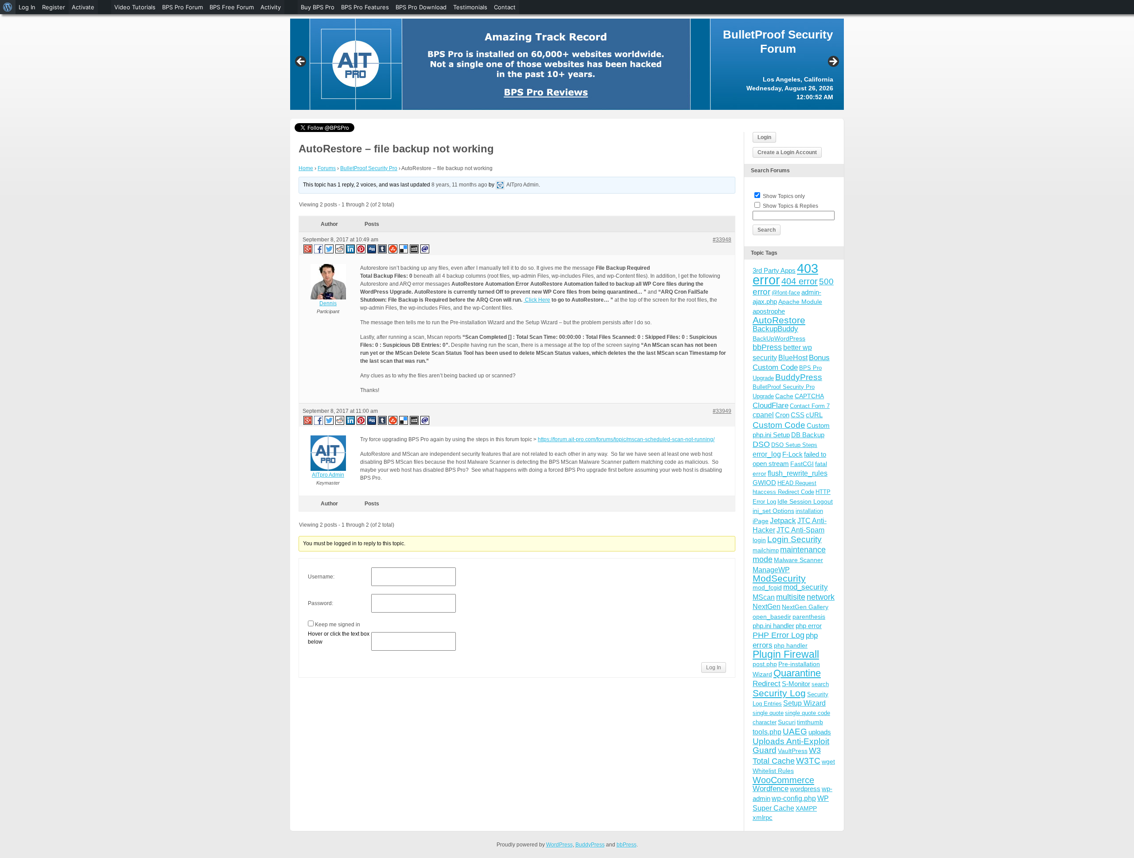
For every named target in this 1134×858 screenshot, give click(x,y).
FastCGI (802, 463)
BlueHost (793, 357)
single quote (768, 713)
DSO (761, 444)
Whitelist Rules (773, 770)
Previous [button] (301, 62)
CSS (797, 415)
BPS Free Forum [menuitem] (232, 7)
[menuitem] (8, 7)
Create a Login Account (787, 152)
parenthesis (808, 616)
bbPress (767, 347)
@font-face (786, 292)
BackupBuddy (775, 329)
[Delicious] (404, 248)
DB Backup (807, 435)
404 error (799, 281)
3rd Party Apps (774, 270)
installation (809, 511)
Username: (321, 577)
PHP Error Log (778, 635)
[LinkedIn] (351, 248)
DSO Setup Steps (794, 445)
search (820, 684)
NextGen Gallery (805, 606)
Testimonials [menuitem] (470, 7)
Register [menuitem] (53, 7)
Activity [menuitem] (270, 7)
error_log (767, 454)
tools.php (767, 732)
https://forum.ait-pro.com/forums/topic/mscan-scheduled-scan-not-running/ (626, 439)
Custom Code (779, 425)
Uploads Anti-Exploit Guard (791, 746)
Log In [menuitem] (27, 7)
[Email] (425, 248)
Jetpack (783, 520)
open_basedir (772, 616)
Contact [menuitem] (505, 7)
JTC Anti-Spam (800, 530)
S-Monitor (796, 683)
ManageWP (771, 570)
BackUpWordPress (779, 338)
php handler (791, 645)
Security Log (779, 693)
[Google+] (307, 248)
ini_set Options (773, 510)
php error (809, 625)
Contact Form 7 (810, 406)
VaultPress (793, 750)
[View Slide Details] (567, 64)
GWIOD (764, 482)
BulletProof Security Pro (368, 168)
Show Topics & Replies (790, 206)
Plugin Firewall (786, 654)
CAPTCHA (809, 396)
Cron (782, 415)
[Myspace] (414, 248)
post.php (765, 664)
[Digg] (372, 248)
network (821, 597)
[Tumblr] (383, 248)
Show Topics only (784, 196)
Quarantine (797, 673)
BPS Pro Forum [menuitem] (182, 7)
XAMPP (806, 808)
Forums (327, 168)
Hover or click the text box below (338, 638)
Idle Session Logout (805, 501)
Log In (713, 667)
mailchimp (766, 550)
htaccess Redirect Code (783, 492)
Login (764, 137)
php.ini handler (773, 625)
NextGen (767, 606)
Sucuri (787, 722)
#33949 (722, 411)
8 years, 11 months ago (459, 185)
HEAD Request (796, 483)
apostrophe (769, 311)
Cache (784, 396)
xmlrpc (763, 817)
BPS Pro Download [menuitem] (421, 7)
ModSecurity (779, 578)
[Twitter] (329, 248)
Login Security (794, 539)
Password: (320, 603)
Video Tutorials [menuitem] (134, 7)
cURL (814, 415)
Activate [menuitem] (83, 7)
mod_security (805, 587)
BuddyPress (798, 377)
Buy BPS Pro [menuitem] (317, 7)
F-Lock (792, 454)
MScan (764, 597)
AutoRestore (779, 320)
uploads (819, 732)
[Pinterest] (361, 248)
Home (306, 168)
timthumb (810, 722)
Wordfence (770, 788)
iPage (761, 520)
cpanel (763, 415)
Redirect (767, 683)
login (759, 540)
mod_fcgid (767, 587)
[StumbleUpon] (393, 248)
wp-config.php (794, 798)
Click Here (537, 300)
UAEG (795, 731)
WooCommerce (783, 780)
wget (828, 761)
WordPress (559, 845)
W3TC (808, 760)
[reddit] (340, 248)
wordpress (805, 788)
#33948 (722, 240)
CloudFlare (770, 405)
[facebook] (319, 248)
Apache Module (800, 301)
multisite (790, 597)
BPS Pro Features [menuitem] (365, 7)
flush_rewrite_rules (797, 473)
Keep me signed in (337, 624)
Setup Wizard (804, 703)
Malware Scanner (798, 559)
